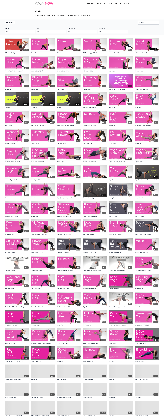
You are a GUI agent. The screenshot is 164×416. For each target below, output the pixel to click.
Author (7, 28)
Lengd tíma (101, 28)
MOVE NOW (101, 3)
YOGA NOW (90, 3)
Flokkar (110, 3)
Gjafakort (126, 3)
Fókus (37, 28)
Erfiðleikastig (71, 28)
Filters (11, 22)
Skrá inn (118, 3)
